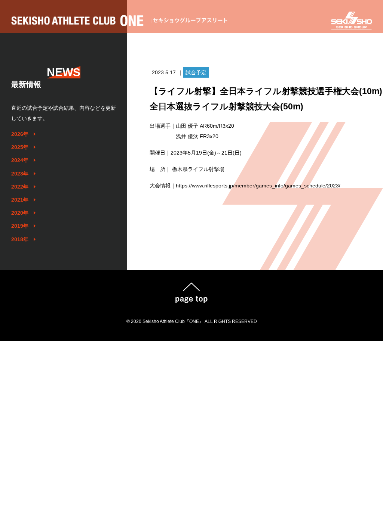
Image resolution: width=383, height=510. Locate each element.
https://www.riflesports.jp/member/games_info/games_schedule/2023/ (258, 186)
